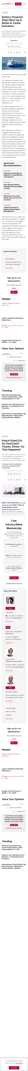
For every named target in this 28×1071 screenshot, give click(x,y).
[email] (19, 52)
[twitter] (14, 52)
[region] (14, 357)
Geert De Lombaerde (15, 464)
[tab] (6, 353)
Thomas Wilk (6, 467)
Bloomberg (14, 40)
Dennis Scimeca (15, 466)
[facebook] (8, 52)
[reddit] (17, 52)
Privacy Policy (19, 1063)
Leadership (5, 12)
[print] (25, 52)
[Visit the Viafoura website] (22, 360)
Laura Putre (5, 466)
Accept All (14, 1067)
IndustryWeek (16, 618)
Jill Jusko (5, 464)
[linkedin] (11, 52)
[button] (3, 4)
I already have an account (14, 377)
